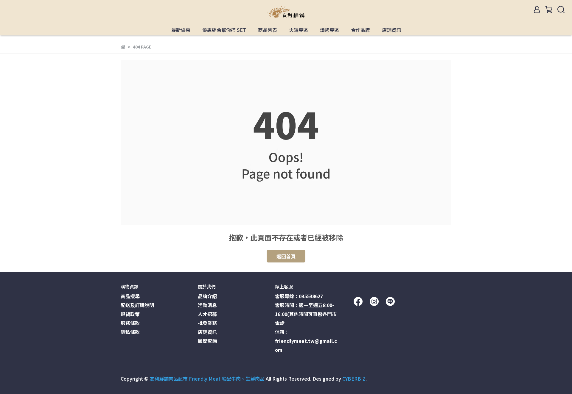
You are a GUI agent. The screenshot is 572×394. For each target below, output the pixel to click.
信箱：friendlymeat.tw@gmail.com (306, 340)
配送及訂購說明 (137, 305)
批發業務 (207, 322)
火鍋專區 (298, 29)
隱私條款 (130, 331)
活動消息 (207, 305)
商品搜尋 (130, 296)
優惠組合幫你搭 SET (224, 29)
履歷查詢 (207, 340)
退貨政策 (130, 314)
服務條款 (130, 322)
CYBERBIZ (354, 378)
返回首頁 (286, 256)
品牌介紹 (207, 296)
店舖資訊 (391, 29)
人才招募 (207, 314)
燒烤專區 (329, 29)
